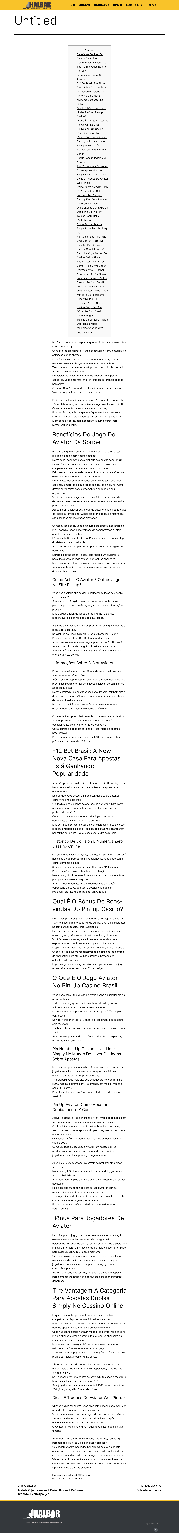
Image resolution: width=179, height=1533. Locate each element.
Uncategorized (78, 1478)
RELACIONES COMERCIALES (135, 5)
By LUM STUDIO (152, 1524)
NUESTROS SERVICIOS (101, 5)
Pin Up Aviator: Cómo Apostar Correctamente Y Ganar (91, 149)
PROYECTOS (117, 5)
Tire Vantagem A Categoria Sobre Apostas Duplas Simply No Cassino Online (92, 170)
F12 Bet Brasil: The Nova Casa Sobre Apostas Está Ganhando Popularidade (91, 87)
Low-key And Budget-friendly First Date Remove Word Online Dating (92, 199)
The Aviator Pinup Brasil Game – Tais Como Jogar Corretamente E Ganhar (91, 265)
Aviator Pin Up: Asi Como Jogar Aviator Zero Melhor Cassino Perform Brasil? (92, 278)
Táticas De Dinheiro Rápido (92, 319)
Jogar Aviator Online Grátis (92, 290)
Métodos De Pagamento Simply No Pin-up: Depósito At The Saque (91, 299)
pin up (56, 879)
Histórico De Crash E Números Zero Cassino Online (90, 99)
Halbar (88, 1475)
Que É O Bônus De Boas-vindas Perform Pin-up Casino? (91, 112)
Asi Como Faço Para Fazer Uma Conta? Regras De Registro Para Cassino (92, 240)
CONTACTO (152, 5)
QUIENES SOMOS (84, 5)
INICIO (73, 5)
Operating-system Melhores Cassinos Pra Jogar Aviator (90, 328)
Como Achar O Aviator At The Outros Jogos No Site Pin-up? (92, 66)
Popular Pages (85, 315)
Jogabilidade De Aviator (90, 286)
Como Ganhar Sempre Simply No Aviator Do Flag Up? (92, 228)
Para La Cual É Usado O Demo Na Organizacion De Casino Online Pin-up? (92, 253)
